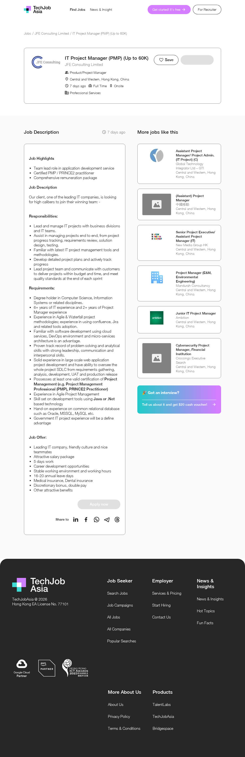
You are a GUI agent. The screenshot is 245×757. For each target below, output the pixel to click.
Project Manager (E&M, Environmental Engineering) (194, 277)
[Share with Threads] (117, 519)
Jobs (27, 33)
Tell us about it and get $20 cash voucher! (174, 404)
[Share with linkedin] (75, 519)
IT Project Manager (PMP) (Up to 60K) (99, 33)
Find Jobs (77, 9)
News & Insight (101, 9)
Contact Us (161, 617)
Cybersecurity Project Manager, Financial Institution (192, 349)
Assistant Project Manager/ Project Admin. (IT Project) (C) (195, 155)
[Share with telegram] (107, 519)
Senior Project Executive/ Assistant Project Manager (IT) (195, 236)
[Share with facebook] (86, 519)
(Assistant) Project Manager (190, 198)
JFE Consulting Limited (52, 33)
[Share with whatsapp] (96, 519)
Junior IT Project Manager (196, 313)
